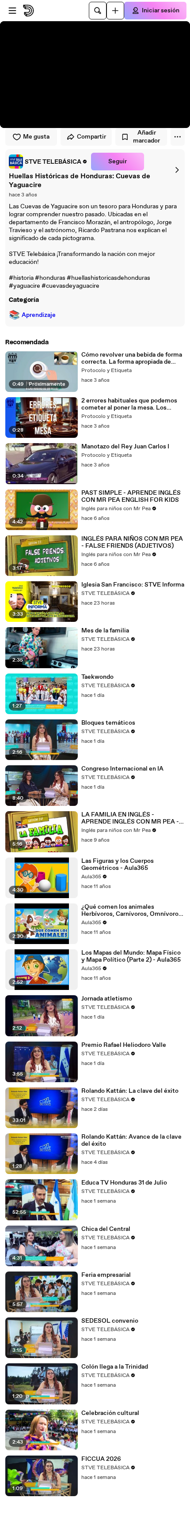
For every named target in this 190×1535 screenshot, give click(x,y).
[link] (48, 161)
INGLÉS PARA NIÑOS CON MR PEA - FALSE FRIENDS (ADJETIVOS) (132, 542)
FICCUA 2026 (101, 1459)
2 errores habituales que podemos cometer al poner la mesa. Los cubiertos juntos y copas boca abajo (131, 404)
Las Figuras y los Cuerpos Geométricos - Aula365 (117, 865)
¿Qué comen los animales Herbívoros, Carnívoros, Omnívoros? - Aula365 (133, 910)
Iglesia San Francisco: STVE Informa (132, 584)
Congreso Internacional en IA (122, 768)
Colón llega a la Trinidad (114, 1366)
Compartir (91, 137)
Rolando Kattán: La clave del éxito (130, 1091)
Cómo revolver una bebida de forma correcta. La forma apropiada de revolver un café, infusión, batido (131, 358)
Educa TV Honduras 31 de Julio (124, 1182)
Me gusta (36, 137)
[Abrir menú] (12, 10)
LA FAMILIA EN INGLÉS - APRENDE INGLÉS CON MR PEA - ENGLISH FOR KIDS (130, 818)
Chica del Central (105, 1229)
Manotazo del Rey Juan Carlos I (125, 446)
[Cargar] (115, 10)
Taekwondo (97, 677)
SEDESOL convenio (109, 1320)
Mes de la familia (105, 630)
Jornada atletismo (106, 998)
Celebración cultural (110, 1413)
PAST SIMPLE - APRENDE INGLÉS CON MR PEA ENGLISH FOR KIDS (131, 496)
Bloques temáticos (108, 722)
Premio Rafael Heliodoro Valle (123, 1045)
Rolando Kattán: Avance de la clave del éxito (131, 1140)
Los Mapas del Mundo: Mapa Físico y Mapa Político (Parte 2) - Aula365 (131, 956)
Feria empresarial (106, 1275)
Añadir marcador (146, 137)
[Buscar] (97, 10)
